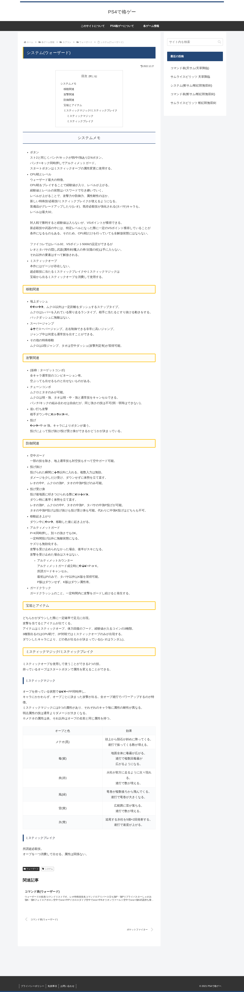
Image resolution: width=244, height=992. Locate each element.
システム (49, 869)
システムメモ (68, 83)
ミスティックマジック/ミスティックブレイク (90, 110)
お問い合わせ (67, 986)
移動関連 (69, 89)
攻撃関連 (69, 94)
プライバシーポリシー (32, 986)
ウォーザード (33, 869)
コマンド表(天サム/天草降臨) (189, 68)
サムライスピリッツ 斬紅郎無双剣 (193, 103)
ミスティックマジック (80, 115)
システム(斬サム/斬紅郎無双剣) (191, 85)
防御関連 (69, 99)
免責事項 (52, 986)
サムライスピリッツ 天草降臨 (190, 76)
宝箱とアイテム (73, 105)
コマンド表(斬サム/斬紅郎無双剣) (192, 94)
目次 (84, 76)
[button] (219, 42)
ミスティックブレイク (80, 121)
